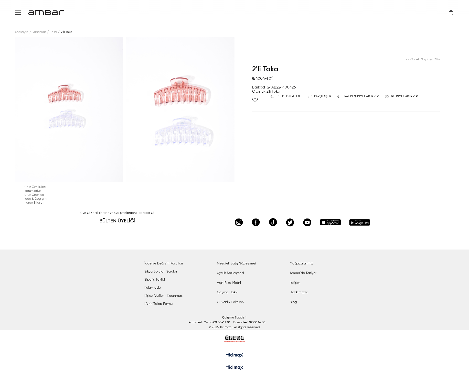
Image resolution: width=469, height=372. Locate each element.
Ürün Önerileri (34, 195)
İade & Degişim (35, 198)
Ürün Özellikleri (35, 187)
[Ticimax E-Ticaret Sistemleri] (234, 368)
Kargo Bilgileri (34, 202)
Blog (293, 302)
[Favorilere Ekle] (258, 100)
